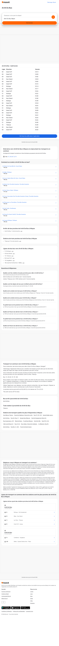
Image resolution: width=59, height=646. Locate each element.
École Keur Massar (28, 421)
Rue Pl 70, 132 (45, 421)
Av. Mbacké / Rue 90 (43, 424)
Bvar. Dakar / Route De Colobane (29, 424)
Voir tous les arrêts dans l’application (29, 136)
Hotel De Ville (37, 421)
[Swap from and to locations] (53, 17)
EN (3, 602)
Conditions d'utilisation (7, 611)
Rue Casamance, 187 (8, 421)
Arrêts (31, 598)
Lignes (31, 591)
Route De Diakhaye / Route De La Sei (23, 415)
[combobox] (29, 16)
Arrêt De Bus (6, 401)
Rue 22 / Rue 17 (15, 418)
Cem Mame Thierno (8, 415)
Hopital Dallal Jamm (48, 415)
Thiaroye (5, 408)
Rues (31, 596)
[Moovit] (6, 2)
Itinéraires (32, 603)
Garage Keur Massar (25, 418)
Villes (31, 600)
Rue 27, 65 (17, 424)
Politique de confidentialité (19, 611)
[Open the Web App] (25, 607)
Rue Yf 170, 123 (38, 415)
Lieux (31, 593)
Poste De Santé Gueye (25, 427)
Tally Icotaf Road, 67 (8, 424)
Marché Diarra (18, 421)
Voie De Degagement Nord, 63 (38, 418)
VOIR (21, 231)
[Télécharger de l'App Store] (15, 607)
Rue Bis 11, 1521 (15, 427)
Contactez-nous (29, 611)
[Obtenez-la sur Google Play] (6, 607)
